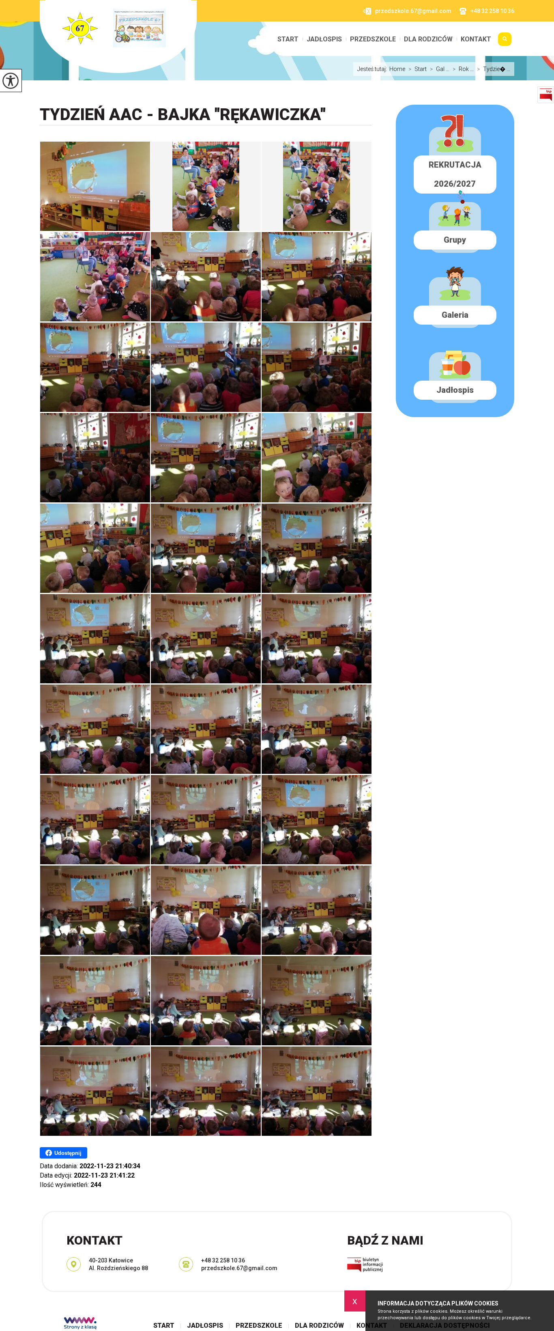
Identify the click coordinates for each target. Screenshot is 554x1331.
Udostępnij (68, 1153)
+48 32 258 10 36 (492, 11)
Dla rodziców (428, 39)
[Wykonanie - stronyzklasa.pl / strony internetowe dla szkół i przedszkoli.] (80, 1324)
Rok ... (463, 69)
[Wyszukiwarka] (504, 42)
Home (397, 69)
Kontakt (476, 39)
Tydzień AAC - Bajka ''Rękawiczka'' (183, 114)
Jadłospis (324, 39)
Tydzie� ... (493, 69)
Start (287, 39)
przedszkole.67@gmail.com (413, 11)
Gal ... (439, 69)
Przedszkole (373, 39)
